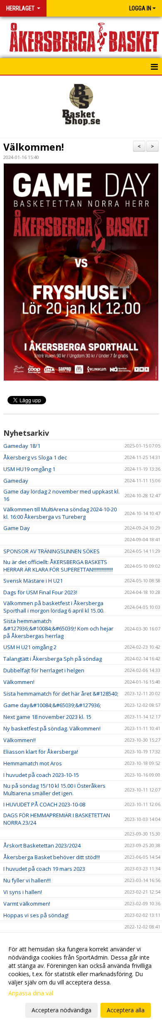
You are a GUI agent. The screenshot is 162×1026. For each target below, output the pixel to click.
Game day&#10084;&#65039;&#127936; (52, 705)
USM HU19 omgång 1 (29, 469)
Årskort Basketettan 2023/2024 (42, 845)
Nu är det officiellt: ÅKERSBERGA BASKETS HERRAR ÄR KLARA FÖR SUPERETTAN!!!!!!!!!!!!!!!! (58, 565)
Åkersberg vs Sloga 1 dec (35, 457)
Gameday (15, 480)
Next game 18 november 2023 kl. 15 (47, 717)
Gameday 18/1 (21, 445)
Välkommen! (33, 147)
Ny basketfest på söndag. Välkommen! (52, 728)
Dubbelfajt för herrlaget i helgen (43, 670)
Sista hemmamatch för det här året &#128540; (60, 693)
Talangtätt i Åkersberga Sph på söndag (52, 658)
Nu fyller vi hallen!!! (27, 880)
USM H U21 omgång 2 (29, 647)
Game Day (16, 528)
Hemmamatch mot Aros (32, 763)
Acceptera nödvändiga (61, 1010)
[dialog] (81, 979)
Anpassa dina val (30, 993)
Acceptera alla (126, 1010)
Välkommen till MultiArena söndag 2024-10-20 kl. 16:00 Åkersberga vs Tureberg (60, 513)
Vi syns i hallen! (22, 892)
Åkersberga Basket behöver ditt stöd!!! (51, 857)
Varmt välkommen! (26, 903)
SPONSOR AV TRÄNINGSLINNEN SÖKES (51, 551)
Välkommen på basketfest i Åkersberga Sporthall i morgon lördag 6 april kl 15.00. (53, 606)
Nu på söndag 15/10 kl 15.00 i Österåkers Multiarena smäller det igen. (54, 789)
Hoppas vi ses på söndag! (36, 915)
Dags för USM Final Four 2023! (40, 592)
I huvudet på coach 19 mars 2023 (44, 868)
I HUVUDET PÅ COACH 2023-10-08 (44, 804)
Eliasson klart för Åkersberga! (40, 751)
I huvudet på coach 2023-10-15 (41, 775)
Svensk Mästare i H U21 (33, 580)
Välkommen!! (19, 740)
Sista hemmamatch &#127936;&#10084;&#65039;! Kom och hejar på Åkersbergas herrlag (58, 628)
